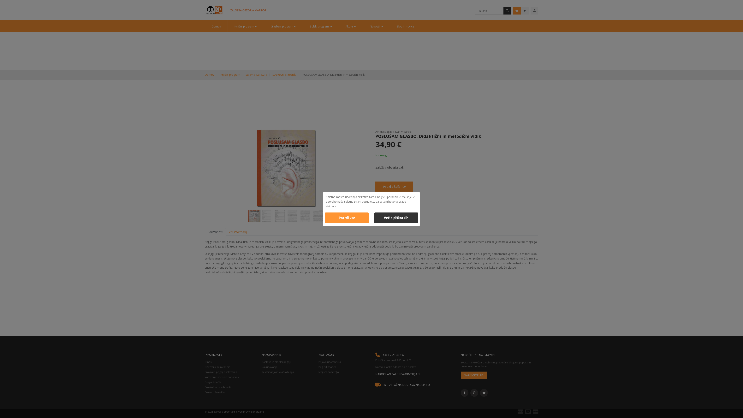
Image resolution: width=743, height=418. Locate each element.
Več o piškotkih (396, 218)
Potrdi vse (347, 218)
